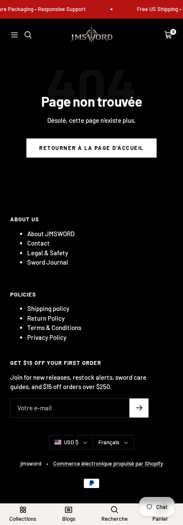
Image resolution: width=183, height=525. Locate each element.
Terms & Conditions (54, 327)
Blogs (68, 518)
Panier (160, 518)
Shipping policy (48, 308)
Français (108, 442)
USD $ (71, 442)
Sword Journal (47, 262)
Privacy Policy (46, 337)
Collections (22, 518)
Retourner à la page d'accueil (91, 147)
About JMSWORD (50, 233)
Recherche (114, 518)
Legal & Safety (47, 253)
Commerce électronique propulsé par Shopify (108, 463)
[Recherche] (28, 35)
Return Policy (46, 318)
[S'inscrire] (139, 408)
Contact (38, 243)
